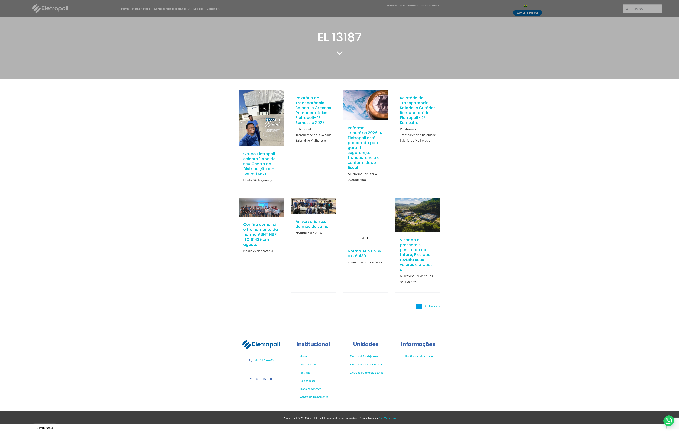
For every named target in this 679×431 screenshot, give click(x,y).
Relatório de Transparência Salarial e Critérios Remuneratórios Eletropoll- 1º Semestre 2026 (313, 110)
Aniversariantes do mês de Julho (311, 224)
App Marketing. (387, 417)
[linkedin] (264, 379)
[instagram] (257, 379)
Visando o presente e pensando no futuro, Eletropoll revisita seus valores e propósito (417, 254)
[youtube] (271, 379)
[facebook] (250, 379)
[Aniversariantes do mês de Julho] (313, 206)
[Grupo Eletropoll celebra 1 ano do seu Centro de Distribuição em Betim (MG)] (261, 118)
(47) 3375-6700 (264, 360)
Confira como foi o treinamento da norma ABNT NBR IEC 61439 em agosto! (260, 234)
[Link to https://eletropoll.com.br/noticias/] (339, 52)
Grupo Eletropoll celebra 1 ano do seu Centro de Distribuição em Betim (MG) (259, 163)
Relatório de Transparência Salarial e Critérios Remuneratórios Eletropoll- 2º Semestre (418, 110)
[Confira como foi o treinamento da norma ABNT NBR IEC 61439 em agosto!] (261, 207)
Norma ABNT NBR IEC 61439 (364, 253)
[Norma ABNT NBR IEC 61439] (365, 220)
